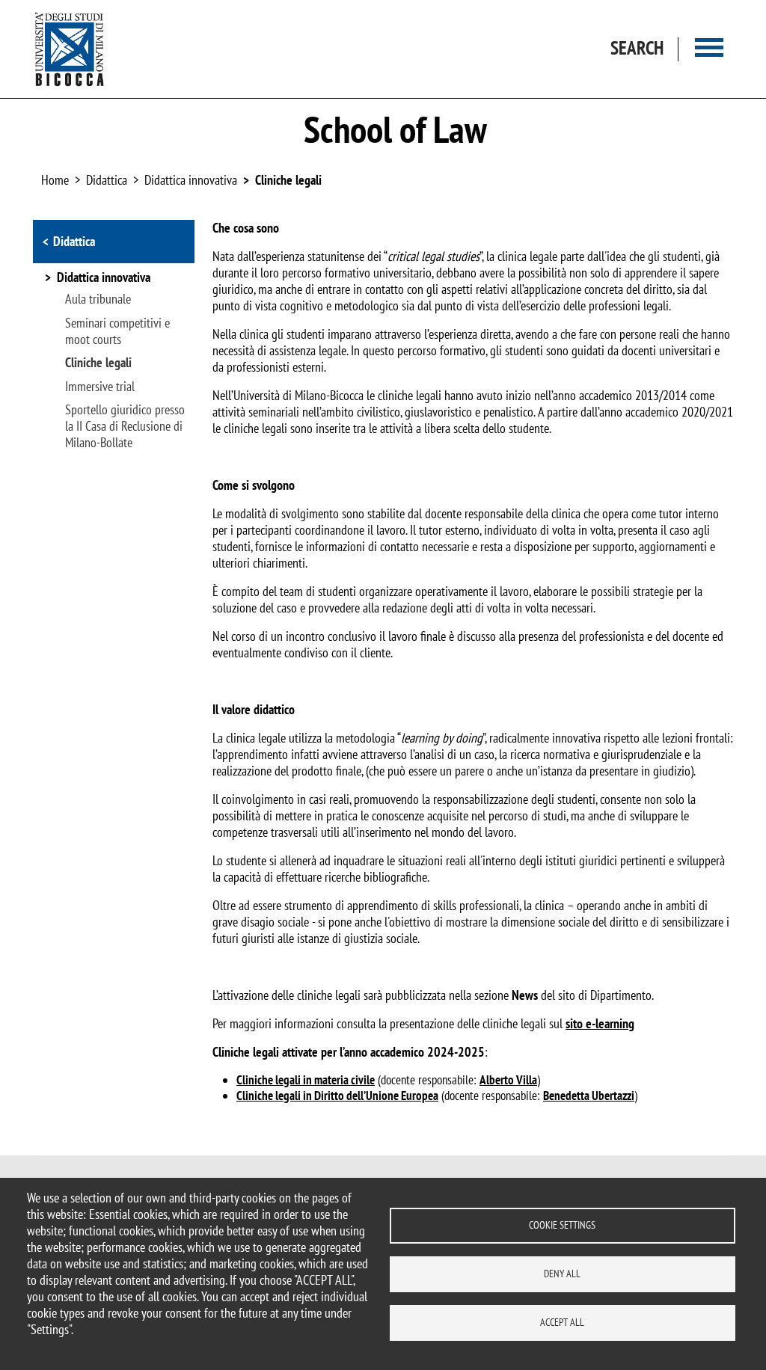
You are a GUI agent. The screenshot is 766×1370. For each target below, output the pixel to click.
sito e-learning (600, 1023)
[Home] (69, 49)
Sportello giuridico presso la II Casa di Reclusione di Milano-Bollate (125, 426)
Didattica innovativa (190, 179)
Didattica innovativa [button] (103, 278)
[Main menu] (709, 49)
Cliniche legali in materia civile (305, 1080)
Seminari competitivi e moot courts (117, 331)
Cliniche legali (288, 179)
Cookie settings (562, 1225)
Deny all (562, 1273)
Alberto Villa (508, 1080)
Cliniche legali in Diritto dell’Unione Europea (337, 1095)
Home (55, 179)
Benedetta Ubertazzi (588, 1095)
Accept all (562, 1322)
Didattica (74, 241)
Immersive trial (100, 386)
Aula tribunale (98, 299)
